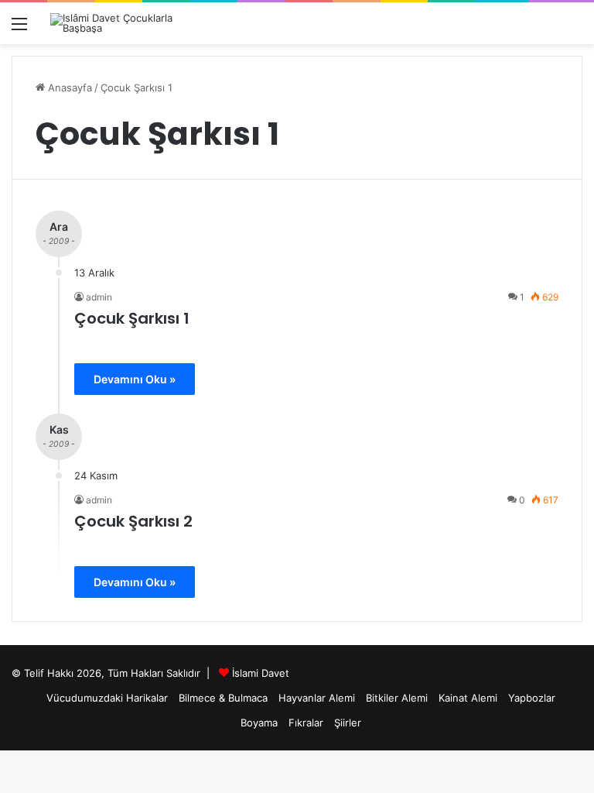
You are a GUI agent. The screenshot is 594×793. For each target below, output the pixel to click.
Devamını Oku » (135, 379)
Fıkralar (305, 722)
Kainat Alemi (468, 698)
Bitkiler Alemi (397, 698)
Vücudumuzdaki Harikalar (107, 698)
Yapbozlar (531, 698)
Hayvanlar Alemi (316, 698)
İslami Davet (260, 673)
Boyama (259, 722)
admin (99, 297)
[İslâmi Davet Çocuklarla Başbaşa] (123, 23)
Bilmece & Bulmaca (223, 698)
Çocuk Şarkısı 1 (131, 318)
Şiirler (347, 722)
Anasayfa (68, 87)
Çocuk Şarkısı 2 (133, 521)
